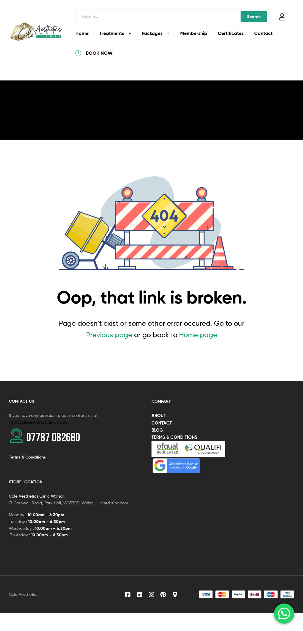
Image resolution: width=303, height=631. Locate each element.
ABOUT (159, 415)
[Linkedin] (140, 595)
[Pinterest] (163, 595)
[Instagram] (151, 595)
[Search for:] (172, 16)
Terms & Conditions (27, 457)
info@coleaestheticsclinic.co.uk (38, 422)
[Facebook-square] (128, 595)
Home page (198, 334)
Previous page (109, 334)
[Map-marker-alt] (175, 595)
